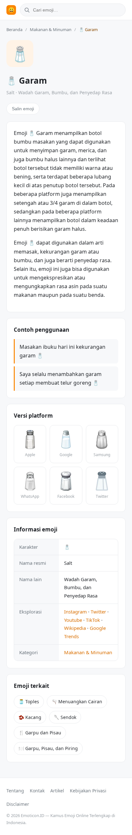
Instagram (75, 611)
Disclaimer (17, 804)
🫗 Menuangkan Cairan (77, 701)
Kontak (37, 791)
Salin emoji (23, 108)
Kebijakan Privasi (88, 791)
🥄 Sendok (65, 717)
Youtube (73, 620)
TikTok (93, 620)
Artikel (57, 791)
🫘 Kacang (30, 717)
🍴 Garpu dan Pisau (40, 733)
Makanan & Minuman (50, 29)
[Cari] (26, 10)
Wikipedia (75, 628)
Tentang (15, 791)
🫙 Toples (29, 701)
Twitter (98, 611)
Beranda (14, 29)
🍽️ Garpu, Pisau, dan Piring (48, 748)
